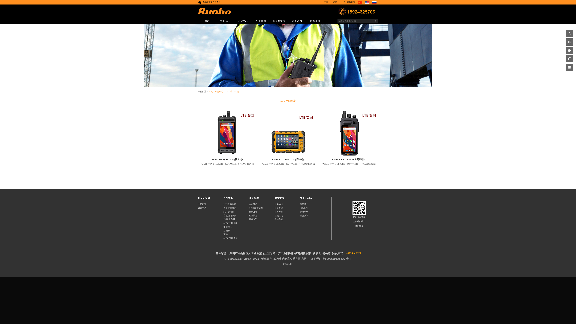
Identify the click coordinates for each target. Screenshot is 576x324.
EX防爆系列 (229, 219)
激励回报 (304, 208)
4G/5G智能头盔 (231, 238)
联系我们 (304, 204)
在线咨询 (278, 215)
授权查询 (253, 219)
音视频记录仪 (230, 215)
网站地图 (287, 264)
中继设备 (228, 227)
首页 (210, 91)
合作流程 (253, 204)
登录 (335, 2)
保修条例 (278, 219)
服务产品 (278, 212)
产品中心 (219, 91)
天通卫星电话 (230, 208)
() (344, 2)
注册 (326, 2)
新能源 (227, 231)
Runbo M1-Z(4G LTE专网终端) (227, 159)
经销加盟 (253, 212)
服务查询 (278, 208)
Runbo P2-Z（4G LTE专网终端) (288, 159)
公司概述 (202, 204)
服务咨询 (278, 204)
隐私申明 (304, 212)
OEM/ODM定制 (256, 208)
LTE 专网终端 (232, 91)
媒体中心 (202, 208)
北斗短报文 (229, 212)
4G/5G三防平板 (231, 223)
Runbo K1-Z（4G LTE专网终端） (349, 159)
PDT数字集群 (230, 204)
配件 (226, 234)
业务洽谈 (304, 215)
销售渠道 (253, 215)
